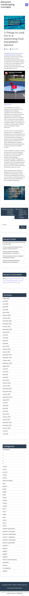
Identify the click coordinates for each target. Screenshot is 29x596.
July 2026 (5, 301)
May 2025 (5, 340)
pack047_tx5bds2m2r (9, 537)
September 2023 (7, 397)
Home (4, 511)
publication (6, 562)
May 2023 (5, 408)
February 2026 (7, 315)
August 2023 (6, 400)
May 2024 (5, 374)
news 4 (5, 523)
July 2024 (5, 369)
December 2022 (7, 422)
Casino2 (5, 500)
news (4, 517)
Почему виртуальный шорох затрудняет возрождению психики (13, 256)
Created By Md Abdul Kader (14, 588)
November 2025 (7, 324)
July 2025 (5, 335)
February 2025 (7, 349)
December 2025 (7, 321)
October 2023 (6, 394)
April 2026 (5, 309)
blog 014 (5, 486)
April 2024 (5, 377)
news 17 (5, 520)
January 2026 (6, 318)
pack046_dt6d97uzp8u (9, 534)
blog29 (4, 492)
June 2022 (5, 434)
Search (5, 224)
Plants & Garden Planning (10, 559)
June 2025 (5, 338)
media (4, 514)
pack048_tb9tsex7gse (9, 540)
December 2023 (7, 388)
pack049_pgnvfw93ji (8, 543)
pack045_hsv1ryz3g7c (9, 531)
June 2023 (5, 405)
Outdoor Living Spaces (9, 528)
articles (5, 478)
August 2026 (6, 298)
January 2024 (6, 386)
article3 (5, 475)
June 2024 (5, 372)
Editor (7, 49)
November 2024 (7, 357)
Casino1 (5, 497)
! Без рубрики (6, 449)
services (5, 565)
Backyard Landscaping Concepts (7, 4)
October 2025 (6, 326)
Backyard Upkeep (8, 480)
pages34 (5, 557)
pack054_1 (6, 545)
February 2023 (7, 417)
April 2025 (5, 343)
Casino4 (5, 506)
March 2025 (6, 346)
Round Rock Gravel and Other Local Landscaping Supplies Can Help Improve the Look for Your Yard (13, 281)
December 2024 (7, 355)
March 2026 (6, 312)
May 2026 (5, 307)
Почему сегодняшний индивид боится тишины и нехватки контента (12, 247)
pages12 (5, 551)
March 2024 (6, 380)
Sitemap (20, 593)
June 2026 (5, 304)
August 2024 (6, 366)
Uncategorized (7, 568)
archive (5, 466)
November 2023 (7, 391)
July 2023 (5, 403)
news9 (4, 526)
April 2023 (5, 411)
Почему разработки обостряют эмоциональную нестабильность (11, 252)
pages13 (5, 554)
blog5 (4, 495)
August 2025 (6, 332)
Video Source (7, 104)
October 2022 (6, 428)
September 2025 (7, 329)
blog (4, 483)
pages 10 (5, 548)
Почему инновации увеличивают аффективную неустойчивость (11, 261)
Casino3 (5, 503)
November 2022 (7, 425)
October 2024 (6, 360)
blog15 (4, 489)
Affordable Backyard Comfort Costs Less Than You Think (14, 243)
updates (5, 571)
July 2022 (5, 431)
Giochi (4, 509)
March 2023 (6, 414)
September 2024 (7, 363)
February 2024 (7, 383)
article (4, 469)
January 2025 (6, 352)
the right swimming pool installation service (13, 54)
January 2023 (6, 420)
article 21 (5, 472)
